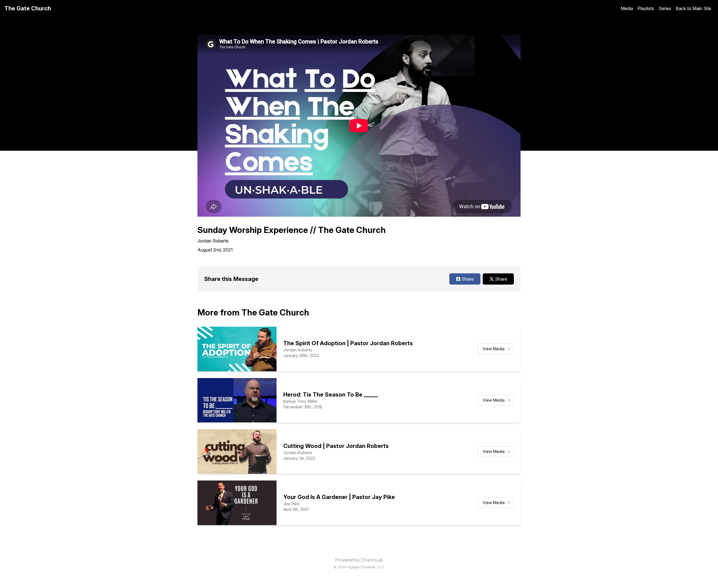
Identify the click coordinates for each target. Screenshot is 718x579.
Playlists (646, 8)
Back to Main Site (693, 8)
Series (665, 8)
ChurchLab (372, 560)
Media (627, 8)
